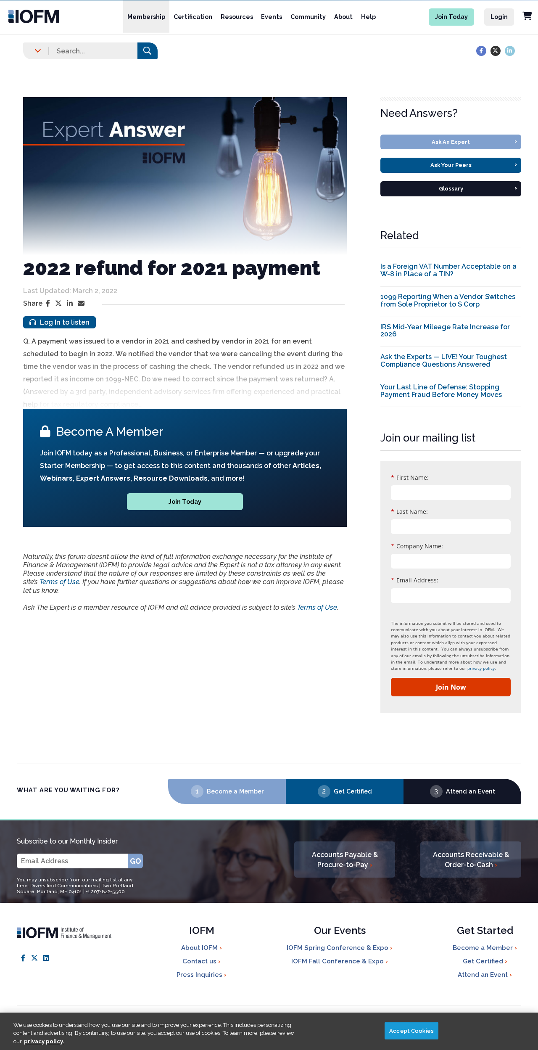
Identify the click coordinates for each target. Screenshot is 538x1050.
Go (135, 861)
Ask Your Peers (473, 164)
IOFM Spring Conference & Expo (338, 948)
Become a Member (235, 791)
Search (147, 51)
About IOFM (200, 948)
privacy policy (481, 668)
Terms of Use (59, 582)
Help (368, 16)
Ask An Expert (474, 141)
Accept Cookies (411, 1030)
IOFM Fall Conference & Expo (338, 961)
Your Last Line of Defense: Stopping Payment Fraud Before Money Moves (441, 391)
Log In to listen (64, 322)
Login (499, 16)
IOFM (201, 931)
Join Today (451, 16)
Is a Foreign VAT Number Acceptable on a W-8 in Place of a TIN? (448, 270)
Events (271, 16)
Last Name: (409, 512)
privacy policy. (44, 1041)
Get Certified (353, 791)
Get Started (485, 931)
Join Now (451, 687)
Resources (237, 16)
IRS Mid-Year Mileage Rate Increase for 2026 (445, 331)
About (343, 16)
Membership (146, 16)
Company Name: (417, 546)
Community (308, 16)
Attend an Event (470, 791)
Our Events (340, 931)
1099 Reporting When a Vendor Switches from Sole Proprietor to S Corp (447, 300)
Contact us (200, 961)
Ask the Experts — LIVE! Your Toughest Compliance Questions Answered (443, 360)
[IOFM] (37, 16)
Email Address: (414, 580)
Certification (193, 16)
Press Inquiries (200, 975)
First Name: (410, 477)
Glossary (478, 188)
